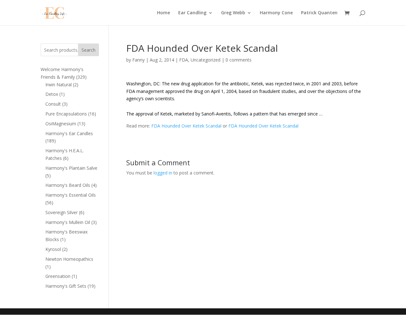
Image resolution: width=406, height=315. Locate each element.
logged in (163, 173)
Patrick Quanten (319, 13)
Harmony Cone (276, 13)
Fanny (138, 60)
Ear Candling (192, 13)
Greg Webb (233, 13)
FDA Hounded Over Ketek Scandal (186, 126)
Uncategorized (205, 60)
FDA (183, 60)
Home (163, 13)
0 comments (239, 60)
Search (88, 50)
